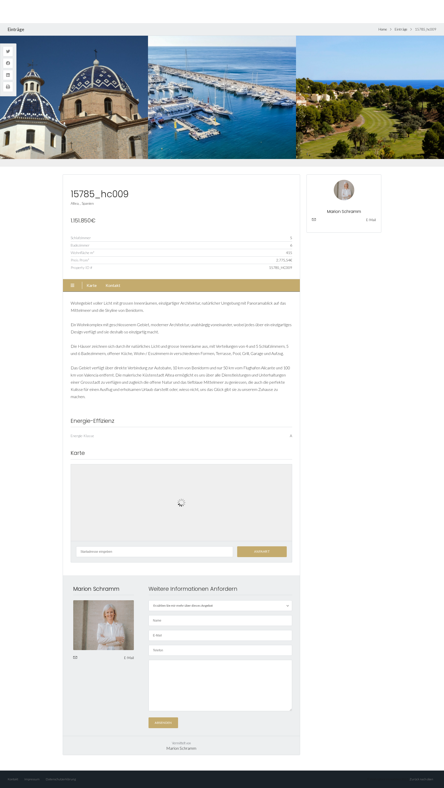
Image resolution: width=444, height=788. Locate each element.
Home (382, 29)
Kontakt (113, 285)
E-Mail (129, 657)
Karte (92, 285)
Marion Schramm (96, 589)
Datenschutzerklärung (61, 779)
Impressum (32, 779)
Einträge (401, 29)
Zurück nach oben (421, 779)
